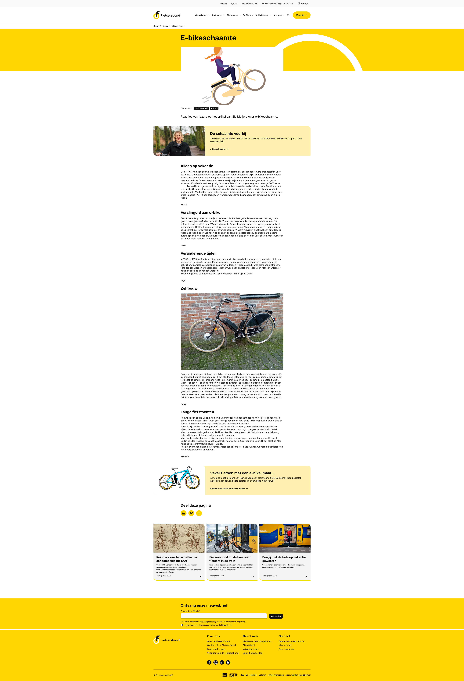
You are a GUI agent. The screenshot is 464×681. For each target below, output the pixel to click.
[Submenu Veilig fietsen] (270, 15)
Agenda (233, 3)
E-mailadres (190, 611)
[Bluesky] (228, 662)
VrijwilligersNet (250, 649)
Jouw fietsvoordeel (253, 653)
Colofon (262, 675)
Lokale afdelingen (216, 649)
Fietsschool (249, 645)
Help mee (277, 15)
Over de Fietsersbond (218, 641)
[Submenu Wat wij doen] (209, 15)
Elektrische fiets (201, 108)
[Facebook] (209, 662)
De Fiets (247, 15)
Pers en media (286, 649)
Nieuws (223, 3)
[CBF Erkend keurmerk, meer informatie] (233, 675)
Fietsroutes (232, 15)
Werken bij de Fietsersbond (221, 645)
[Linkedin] (222, 662)
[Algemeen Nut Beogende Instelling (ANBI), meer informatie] (224, 675)
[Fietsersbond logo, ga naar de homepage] (166, 15)
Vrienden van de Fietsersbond (223, 653)
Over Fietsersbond (249, 3)
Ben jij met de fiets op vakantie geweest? (284, 559)
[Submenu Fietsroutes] (240, 15)
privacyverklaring (209, 622)
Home (155, 26)
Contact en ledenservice (291, 641)
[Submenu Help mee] (284, 15)
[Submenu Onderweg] (224, 15)
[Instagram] (215, 662)
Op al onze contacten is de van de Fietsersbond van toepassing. (213, 622)
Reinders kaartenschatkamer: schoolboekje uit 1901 (177, 559)
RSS (242, 675)
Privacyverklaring (276, 675)
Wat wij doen (201, 15)
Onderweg (217, 15)
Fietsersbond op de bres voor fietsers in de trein (230, 559)
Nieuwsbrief (285, 645)
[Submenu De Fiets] (253, 15)
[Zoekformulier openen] (289, 15)
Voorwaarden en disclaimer (298, 675)
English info (251, 675)
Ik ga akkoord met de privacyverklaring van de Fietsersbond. (208, 625)
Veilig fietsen (262, 15)
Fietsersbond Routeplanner (257, 641)
